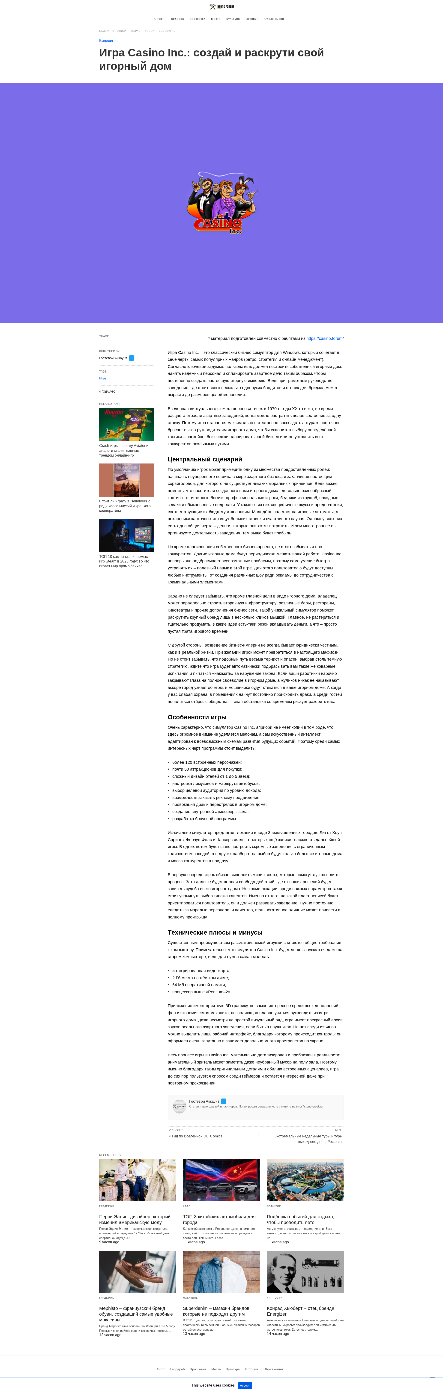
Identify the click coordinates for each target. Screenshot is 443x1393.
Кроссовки (197, 18)
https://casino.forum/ (325, 338)
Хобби (149, 31)
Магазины (190, 1298)
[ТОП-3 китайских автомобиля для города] (221, 1180)
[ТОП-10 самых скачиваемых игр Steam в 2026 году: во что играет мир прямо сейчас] (126, 535)
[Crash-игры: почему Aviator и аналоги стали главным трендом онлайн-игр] (126, 424)
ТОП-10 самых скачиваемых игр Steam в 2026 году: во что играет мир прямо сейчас (124, 561)
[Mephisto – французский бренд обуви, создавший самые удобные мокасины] (137, 1272)
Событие (274, 1206)
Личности (275, 1298)
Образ (135, 31)
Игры (103, 378)
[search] (342, 7)
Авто (187, 1206)
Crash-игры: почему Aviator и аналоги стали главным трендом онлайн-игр (123, 450)
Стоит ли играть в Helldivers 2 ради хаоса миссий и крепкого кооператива (125, 506)
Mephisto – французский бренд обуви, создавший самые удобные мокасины (136, 1314)
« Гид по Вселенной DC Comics (195, 1136)
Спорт (159, 18)
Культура (233, 18)
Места (216, 18)
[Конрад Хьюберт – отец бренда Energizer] (305, 1272)
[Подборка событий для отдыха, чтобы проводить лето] (305, 1180)
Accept (244, 1385)
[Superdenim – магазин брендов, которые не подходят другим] (221, 1272)
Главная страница (113, 31)
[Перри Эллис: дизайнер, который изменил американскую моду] (137, 1180)
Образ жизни (274, 18)
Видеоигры (167, 31)
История (252, 18)
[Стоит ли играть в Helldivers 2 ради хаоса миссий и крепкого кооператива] (126, 480)
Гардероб (177, 18)
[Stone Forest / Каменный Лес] (222, 7)
